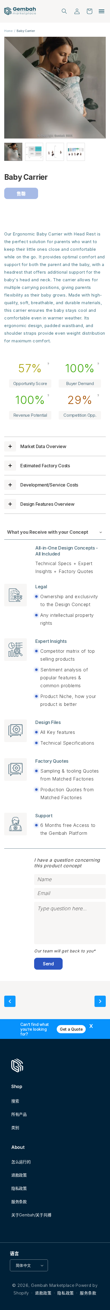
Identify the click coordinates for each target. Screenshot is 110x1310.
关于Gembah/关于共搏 (31, 1214)
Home (8, 31)
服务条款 (19, 1201)
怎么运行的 (21, 1161)
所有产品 (19, 1114)
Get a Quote (71, 1029)
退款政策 (19, 1175)
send (48, 964)
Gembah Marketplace (53, 1285)
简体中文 (23, 1265)
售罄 (21, 193)
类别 (15, 1127)
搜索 (15, 1101)
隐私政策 (19, 1188)
